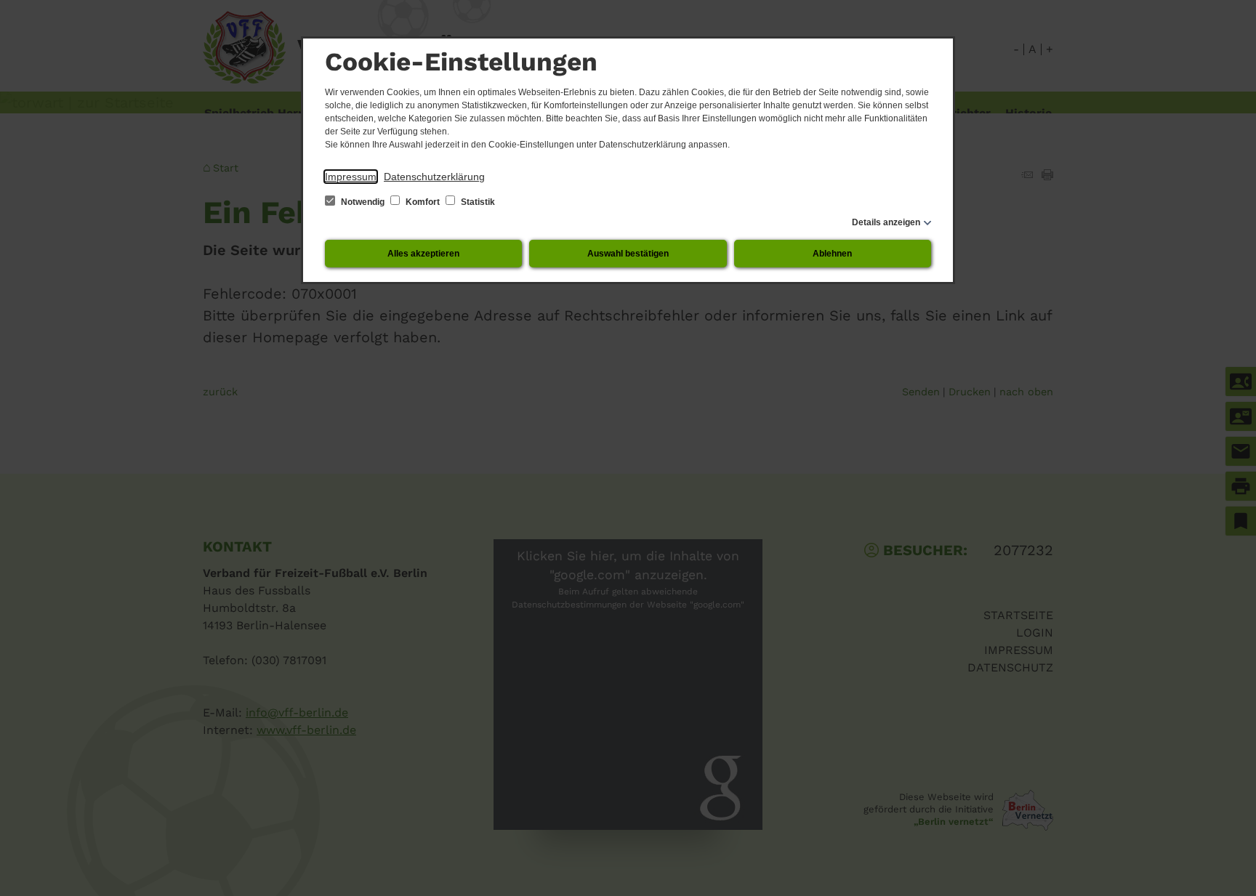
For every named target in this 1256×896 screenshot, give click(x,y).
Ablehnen (832, 254)
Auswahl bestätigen (628, 254)
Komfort (422, 202)
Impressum (351, 176)
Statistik (477, 202)
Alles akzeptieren (423, 254)
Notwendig (363, 202)
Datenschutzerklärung (434, 176)
